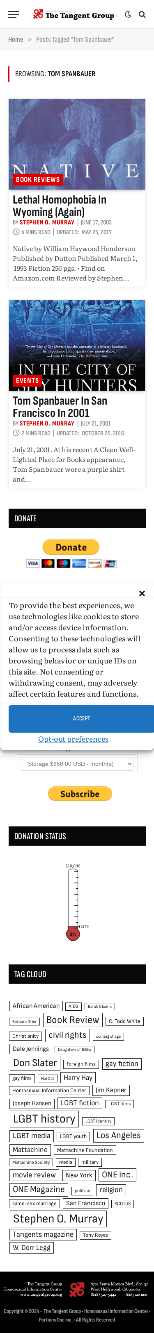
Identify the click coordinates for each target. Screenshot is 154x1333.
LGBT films (119, 1104)
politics (82, 1191)
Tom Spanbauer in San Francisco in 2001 (60, 407)
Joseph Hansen (32, 1103)
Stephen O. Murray (58, 1219)
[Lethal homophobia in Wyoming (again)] (77, 144)
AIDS (73, 1006)
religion (111, 1190)
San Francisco (85, 1203)
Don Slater (35, 1063)
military (90, 1162)
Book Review (72, 1020)
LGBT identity (98, 1121)
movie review (34, 1175)
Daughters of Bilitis (74, 1049)
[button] (142, 593)
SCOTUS (123, 1204)
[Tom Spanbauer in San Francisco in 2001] (77, 345)
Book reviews (38, 179)
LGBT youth (73, 1136)
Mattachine (30, 1149)
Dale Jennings (31, 1049)
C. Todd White (124, 1021)
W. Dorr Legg (32, 1247)
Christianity (25, 1036)
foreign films (81, 1064)
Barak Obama (100, 1006)
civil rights (67, 1035)
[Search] (141, 14)
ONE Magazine (39, 1189)
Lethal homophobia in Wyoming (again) (59, 206)
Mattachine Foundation (85, 1150)
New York (79, 1175)
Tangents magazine (43, 1234)
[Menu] (13, 14)
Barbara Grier (24, 1021)
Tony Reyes (95, 1235)
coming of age (108, 1036)
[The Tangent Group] (74, 14)
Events (27, 380)
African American (36, 1006)
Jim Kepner (111, 1090)
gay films (22, 1078)
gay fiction (122, 1063)
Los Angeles (119, 1135)
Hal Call (47, 1078)
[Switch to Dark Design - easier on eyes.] (128, 14)
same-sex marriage (34, 1203)
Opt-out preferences (73, 738)
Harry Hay (78, 1077)
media (65, 1162)
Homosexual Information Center (49, 1090)
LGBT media (32, 1136)
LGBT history (44, 1119)
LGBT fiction (80, 1103)
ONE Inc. (117, 1174)
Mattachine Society (31, 1162)
